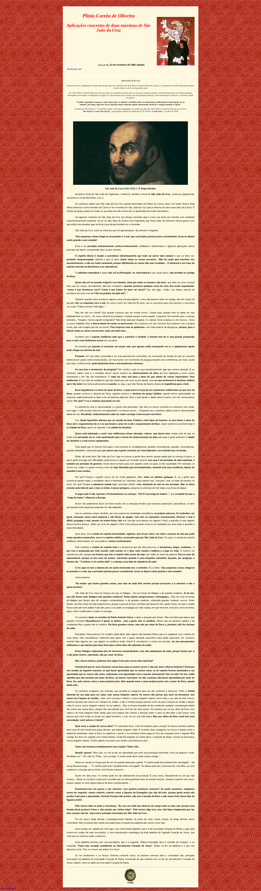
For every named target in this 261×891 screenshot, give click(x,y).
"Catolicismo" (157, 111)
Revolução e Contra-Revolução (96, 111)
